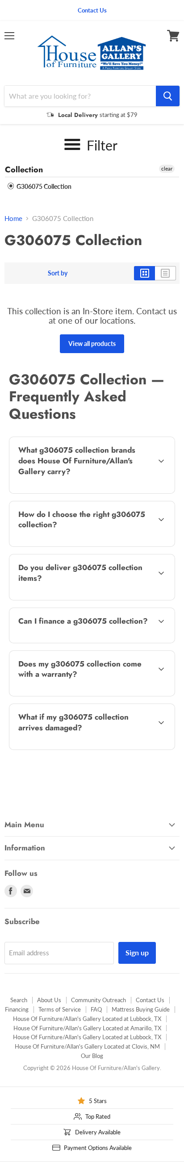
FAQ (96, 1009)
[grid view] (144, 273)
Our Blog (92, 1055)
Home (13, 218)
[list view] (165, 273)
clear (166, 168)
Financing (17, 1009)
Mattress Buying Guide (141, 1009)
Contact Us (150, 1000)
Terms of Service (59, 1009)
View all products (92, 343)
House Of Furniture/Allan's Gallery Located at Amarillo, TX (87, 1028)
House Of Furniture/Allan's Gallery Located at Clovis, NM (87, 1046)
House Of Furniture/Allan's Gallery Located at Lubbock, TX (87, 1018)
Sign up (137, 952)
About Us (49, 1000)
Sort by (57, 273)
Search (18, 1000)
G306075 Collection (43, 186)
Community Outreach (98, 1000)
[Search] (168, 96)
